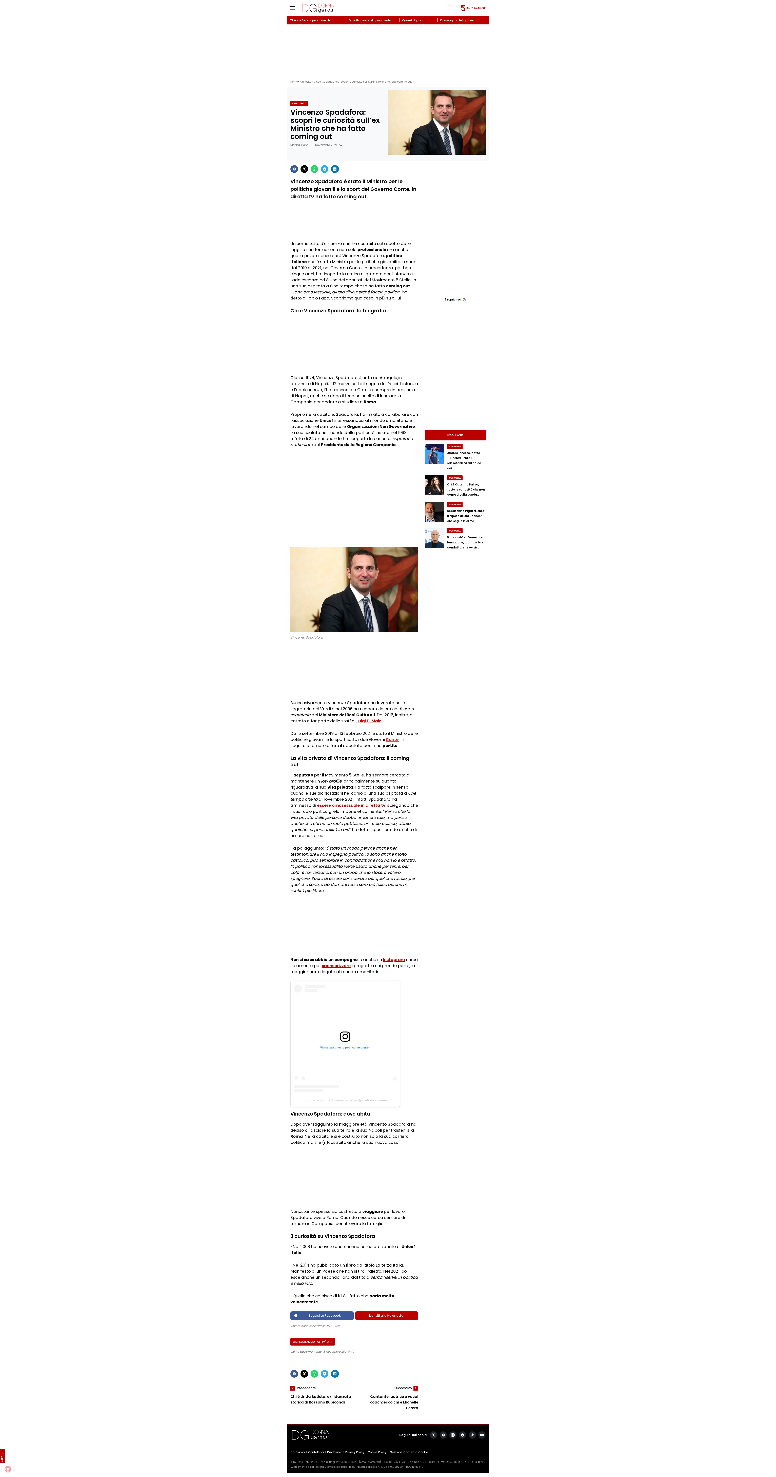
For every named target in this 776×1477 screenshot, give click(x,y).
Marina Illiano (299, 145)
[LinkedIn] (335, 169)
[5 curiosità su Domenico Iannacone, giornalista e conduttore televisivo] (434, 538)
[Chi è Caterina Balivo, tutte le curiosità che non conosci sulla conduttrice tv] (434, 485)
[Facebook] (294, 169)
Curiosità (305, 81)
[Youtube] (482, 1435)
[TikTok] (472, 1435)
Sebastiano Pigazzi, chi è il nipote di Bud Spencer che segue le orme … (465, 516)
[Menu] (295, 8)
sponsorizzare (336, 966)
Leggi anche (455, 435)
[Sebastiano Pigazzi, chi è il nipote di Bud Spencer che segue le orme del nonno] (434, 512)
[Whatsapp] (314, 169)
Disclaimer (334, 1452)
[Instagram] (453, 1435)
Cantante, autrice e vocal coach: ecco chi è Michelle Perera (394, 1402)
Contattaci (316, 1452)
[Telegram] (324, 169)
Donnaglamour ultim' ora (312, 1342)
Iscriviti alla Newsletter (387, 1315)
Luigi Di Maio (369, 721)
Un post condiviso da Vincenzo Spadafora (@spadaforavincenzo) (345, 1100)
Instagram (394, 959)
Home (294, 81)
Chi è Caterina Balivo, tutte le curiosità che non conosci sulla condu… (466, 489)
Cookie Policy (377, 1452)
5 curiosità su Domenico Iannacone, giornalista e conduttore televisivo (465, 542)
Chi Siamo (297, 1452)
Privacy (2, 1457)
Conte (392, 739)
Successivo (403, 1388)
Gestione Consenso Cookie (409, 1452)
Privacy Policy (354, 1452)
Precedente (306, 1388)
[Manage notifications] (8, 1469)
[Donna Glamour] (318, 8)
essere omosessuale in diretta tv (351, 805)
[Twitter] (304, 169)
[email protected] (370, 1462)
